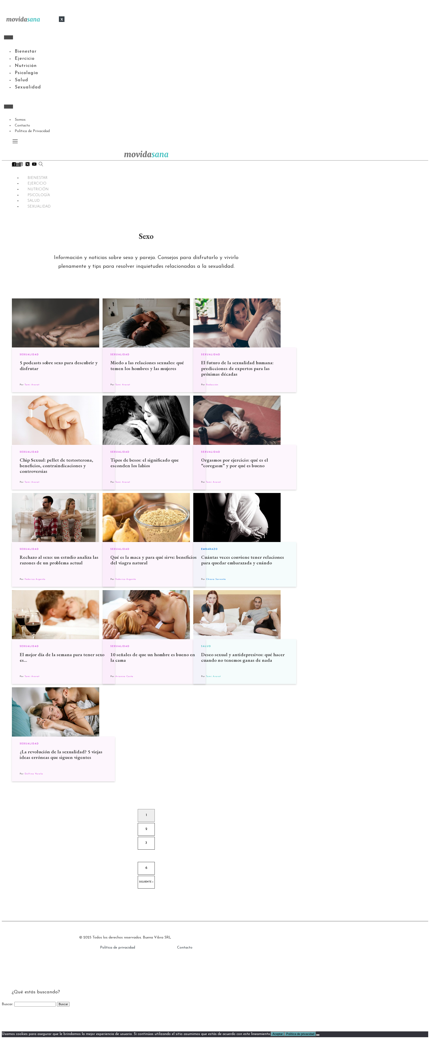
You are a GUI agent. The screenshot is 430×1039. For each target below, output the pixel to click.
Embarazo (209, 549)
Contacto (22, 125)
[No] (318, 1035)
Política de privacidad (117, 947)
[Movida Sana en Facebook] (14, 165)
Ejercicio (24, 58)
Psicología (26, 73)
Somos (20, 120)
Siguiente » (146, 882)
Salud (21, 80)
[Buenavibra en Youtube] (34, 165)
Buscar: (7, 1004)
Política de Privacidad (32, 131)
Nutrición (26, 66)
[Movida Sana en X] (27, 165)
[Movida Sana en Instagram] (21, 165)
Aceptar (278, 1034)
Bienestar (26, 51)
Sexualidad (28, 87)
